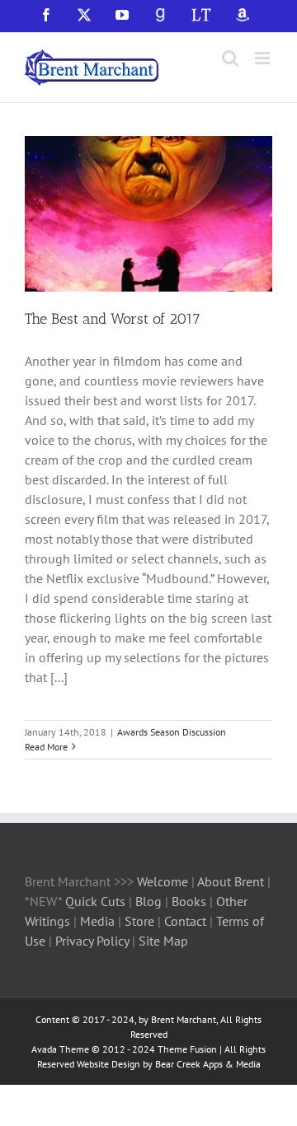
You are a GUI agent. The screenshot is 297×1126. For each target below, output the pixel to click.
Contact (185, 921)
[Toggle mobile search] (230, 58)
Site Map (163, 940)
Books (191, 901)
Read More (46, 747)
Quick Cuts (95, 901)
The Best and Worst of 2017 (112, 319)
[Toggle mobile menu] (263, 58)
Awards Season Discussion (171, 732)
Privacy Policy (92, 940)
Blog (150, 901)
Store (141, 921)
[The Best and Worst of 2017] (148, 214)
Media (99, 921)
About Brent (230, 881)
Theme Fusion (187, 1049)
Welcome (162, 881)
